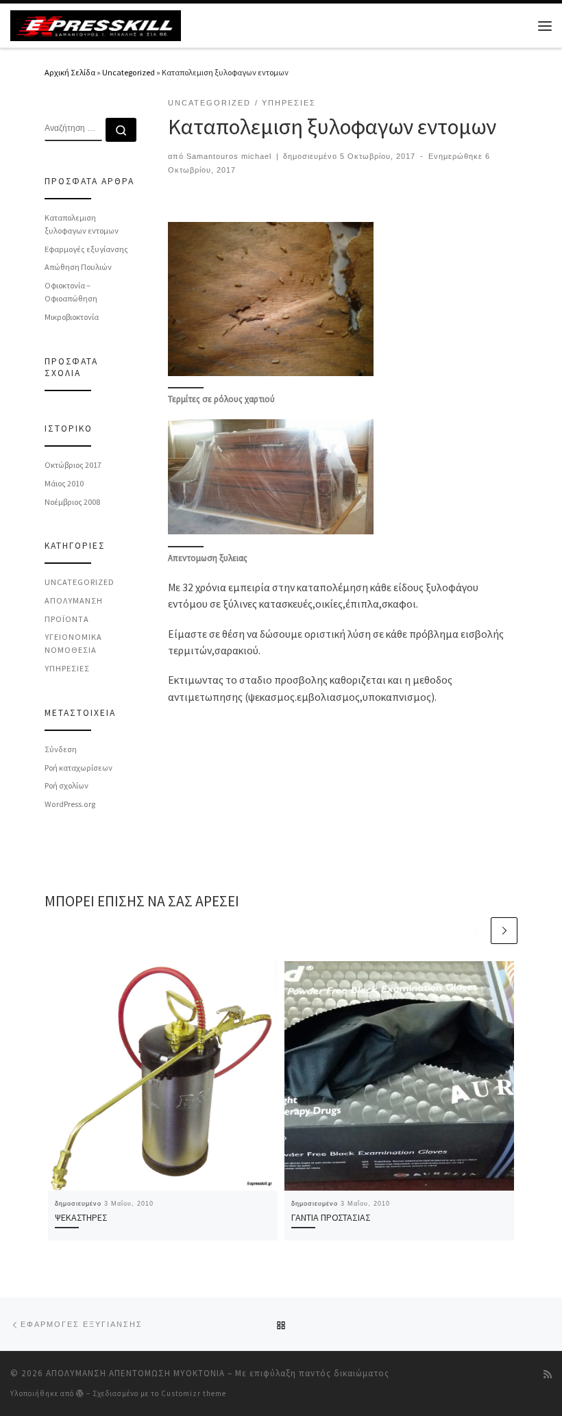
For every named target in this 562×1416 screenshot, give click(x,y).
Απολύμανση (74, 600)
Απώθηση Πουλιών (78, 267)
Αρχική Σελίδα (71, 72)
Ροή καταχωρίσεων (78, 767)
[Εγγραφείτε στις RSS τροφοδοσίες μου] (547, 1374)
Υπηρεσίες (67, 668)
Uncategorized (128, 72)
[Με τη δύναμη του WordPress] (80, 1393)
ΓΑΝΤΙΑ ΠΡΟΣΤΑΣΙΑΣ (331, 1217)
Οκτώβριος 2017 (73, 465)
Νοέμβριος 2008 (72, 502)
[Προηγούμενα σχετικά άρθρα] (475, 930)
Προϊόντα (67, 619)
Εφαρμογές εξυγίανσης (86, 249)
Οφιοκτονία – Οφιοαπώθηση (71, 291)
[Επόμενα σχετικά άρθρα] (504, 930)
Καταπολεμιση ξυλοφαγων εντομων (82, 224)
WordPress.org (70, 804)
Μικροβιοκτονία (72, 317)
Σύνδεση (61, 749)
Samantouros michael (228, 156)
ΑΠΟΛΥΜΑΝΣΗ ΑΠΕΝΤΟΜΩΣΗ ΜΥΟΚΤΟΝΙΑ (135, 1373)
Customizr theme (193, 1393)
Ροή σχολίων (66, 785)
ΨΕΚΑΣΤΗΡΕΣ (81, 1217)
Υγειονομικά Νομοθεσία (73, 643)
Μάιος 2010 (64, 483)
